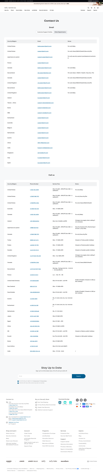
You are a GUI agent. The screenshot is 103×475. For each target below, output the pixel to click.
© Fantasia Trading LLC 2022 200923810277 (17, 468)
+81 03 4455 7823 (34, 316)
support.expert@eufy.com (45, 57)
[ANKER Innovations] (93, 1)
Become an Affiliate (48, 443)
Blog (80, 436)
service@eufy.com (43, 152)
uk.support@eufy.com (44, 82)
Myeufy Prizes (28, 446)
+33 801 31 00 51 (34, 274)
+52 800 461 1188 (34, 331)
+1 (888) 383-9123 (13, 414)
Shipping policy (40, 468)
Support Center (65, 441)
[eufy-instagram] (77, 400)
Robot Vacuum (10, 433)
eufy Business (46, 436)
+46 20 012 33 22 (34, 250)
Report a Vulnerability (67, 449)
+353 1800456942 (34, 221)
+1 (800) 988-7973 (13, 405)
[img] (77, 404)
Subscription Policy (32, 470)
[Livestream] (97, 8)
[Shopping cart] (91, 8)
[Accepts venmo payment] (87, 406)
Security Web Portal (66, 436)
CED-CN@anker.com (43, 142)
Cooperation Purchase (48, 433)
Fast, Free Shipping (43, 402)
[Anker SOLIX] (12, 1)
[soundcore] (30, 1)
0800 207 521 (33, 286)
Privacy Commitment (85, 441)
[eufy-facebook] (81, 400)
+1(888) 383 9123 (34, 227)
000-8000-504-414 (35, 351)
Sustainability (82, 443)
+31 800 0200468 (34, 311)
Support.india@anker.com (45, 147)
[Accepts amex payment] (83, 404)
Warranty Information (67, 444)
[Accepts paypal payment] (80, 406)
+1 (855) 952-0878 (13, 408)
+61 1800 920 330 (34, 208)
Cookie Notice (21, 470)
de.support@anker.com (44, 72)
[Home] (10, 8)
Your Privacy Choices (70, 468)
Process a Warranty (66, 446)
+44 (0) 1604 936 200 (35, 255)
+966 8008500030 (35, 292)
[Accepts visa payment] (90, 406)
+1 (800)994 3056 (34, 203)
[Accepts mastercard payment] (77, 406)
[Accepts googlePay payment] (94, 404)
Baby (7, 438)
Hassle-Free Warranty (44, 407)
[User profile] (94, 8)
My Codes (27, 436)
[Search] (88, 8)
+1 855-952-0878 (34, 189)
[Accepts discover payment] (90, 404)
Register (78, 376)
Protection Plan (65, 433)
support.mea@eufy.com (44, 112)
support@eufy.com (43, 51)
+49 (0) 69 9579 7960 (35, 269)
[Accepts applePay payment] (87, 404)
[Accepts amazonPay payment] (80, 404)
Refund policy (50, 468)
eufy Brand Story (83, 433)
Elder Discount (46, 441)
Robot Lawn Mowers (12, 441)
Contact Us (82, 438)
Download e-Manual (66, 451)
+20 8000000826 (34, 321)
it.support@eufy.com (44, 157)
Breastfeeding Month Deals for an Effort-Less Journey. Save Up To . (51, 3)
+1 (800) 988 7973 (34, 196)
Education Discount (48, 438)
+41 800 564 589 (34, 305)
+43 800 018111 (33, 298)
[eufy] (18, 1)
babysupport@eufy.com (44, 46)
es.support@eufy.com (44, 162)
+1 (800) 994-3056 (13, 411)
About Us (32, 468)
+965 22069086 (34, 336)
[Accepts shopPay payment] (83, 406)
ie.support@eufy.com (44, 97)
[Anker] (6, 1)
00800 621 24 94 (34, 240)
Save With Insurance (48, 446)
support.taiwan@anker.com (46, 102)
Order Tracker (28, 433)
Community (82, 446)
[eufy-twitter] (85, 400)
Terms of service (11, 470)
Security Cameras (11, 436)
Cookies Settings (85, 468)
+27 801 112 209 (34, 346)
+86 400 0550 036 (35, 326)
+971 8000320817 (34, 280)
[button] (60, 403)
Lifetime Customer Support (45, 410)
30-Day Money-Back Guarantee (46, 404)
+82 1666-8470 (33, 341)
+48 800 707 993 (34, 245)
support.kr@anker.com (44, 107)
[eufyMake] (23, 1)
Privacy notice (59, 468)
